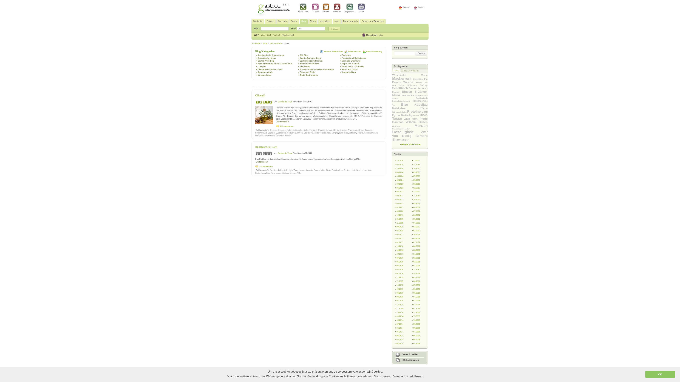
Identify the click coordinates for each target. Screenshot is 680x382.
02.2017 (399, 238)
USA (381, 35)
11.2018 (399, 223)
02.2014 (399, 339)
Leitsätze (356, 170)
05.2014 (399, 332)
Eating (424, 85)
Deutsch (406, 7)
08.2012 (416, 207)
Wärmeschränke (399, 112)
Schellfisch (400, 88)
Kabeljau (421, 104)
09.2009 (416, 324)
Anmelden (337, 11)
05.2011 (416, 250)
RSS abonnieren (411, 360)
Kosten (416, 115)
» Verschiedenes (263, 75)
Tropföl (360, 133)
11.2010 (416, 269)
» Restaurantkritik (264, 72)
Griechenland (261, 133)
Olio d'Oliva (308, 133)
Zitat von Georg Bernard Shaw (410, 135)
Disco (424, 115)
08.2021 (399, 199)
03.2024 (399, 180)
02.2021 (399, 207)
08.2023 (399, 184)
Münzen (421, 126)
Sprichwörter (337, 170)
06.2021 (399, 203)
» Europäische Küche (266, 58)
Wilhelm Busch (417, 122)
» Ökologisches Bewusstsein (269, 69)
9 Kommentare (286, 126)
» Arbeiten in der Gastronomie (270, 55)
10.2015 (399, 285)
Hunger (302, 170)
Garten (418, 95)
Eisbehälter (418, 79)
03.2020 (399, 211)
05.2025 (399, 164)
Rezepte (325, 11)
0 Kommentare (266, 166)
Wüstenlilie (406, 75)
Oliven (300, 133)
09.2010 (416, 277)
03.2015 (399, 297)
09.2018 (399, 227)
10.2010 (416, 273)
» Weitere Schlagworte (410, 144)
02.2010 (416, 304)
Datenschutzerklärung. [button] (408, 376)
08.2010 (416, 281)
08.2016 (399, 254)
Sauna (424, 88)
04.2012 (416, 223)
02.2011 (416, 262)
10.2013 (416, 168)
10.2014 (399, 312)
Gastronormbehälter (401, 129)
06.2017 (399, 234)
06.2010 (416, 289)
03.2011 (416, 258)
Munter (405, 140)
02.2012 (416, 231)
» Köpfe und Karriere (349, 64)
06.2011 (416, 246)
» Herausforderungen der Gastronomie (274, 64)
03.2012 (416, 227)
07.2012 (416, 211)
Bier (408, 104)
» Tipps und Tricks (306, 72)
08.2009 (416, 328)
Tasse (398, 118)
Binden (408, 91)
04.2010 (416, 297)
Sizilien (288, 136)
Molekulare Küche (410, 108)
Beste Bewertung (374, 51)
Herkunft (313, 130)
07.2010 (416, 285)
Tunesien (369, 130)
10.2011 (416, 234)
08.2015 (399, 289)
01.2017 (399, 242)
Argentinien (352, 130)
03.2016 (399, 266)
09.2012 (416, 203)
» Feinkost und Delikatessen (353, 58)
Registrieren (350, 12)
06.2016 (399, 262)
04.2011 (416, 254)
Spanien (271, 133)
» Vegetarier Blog (348, 72)
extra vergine (320, 133)
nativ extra (343, 133)
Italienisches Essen (266, 146)
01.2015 (399, 301)
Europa (329, 130)
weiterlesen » (283, 122)
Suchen (421, 53)
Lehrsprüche (366, 170)
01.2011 (416, 266)
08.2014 (399, 320)
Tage (296, 170)
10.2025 (399, 161)
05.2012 (416, 219)
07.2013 (416, 176)
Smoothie (415, 88)
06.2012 (416, 215)
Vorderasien (342, 130)
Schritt (404, 98)
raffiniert (352, 133)
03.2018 (399, 231)
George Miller (319, 170)
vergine (335, 133)
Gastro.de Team (285, 102)
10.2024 (399, 168)
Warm (424, 75)
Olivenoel (282, 130)
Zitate (328, 170)
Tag (396, 105)
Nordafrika (291, 133)
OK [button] (660, 374)
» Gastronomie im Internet (310, 61)
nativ (329, 133)
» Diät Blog (303, 55)
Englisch (421, 7)
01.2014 (399, 343)
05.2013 (416, 180)
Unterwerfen (408, 95)
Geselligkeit (406, 132)
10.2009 (416, 320)
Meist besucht (355, 51)
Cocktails (315, 11)
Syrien (361, 130)
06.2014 (399, 328)
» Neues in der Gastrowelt (352, 66)
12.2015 (399, 277)
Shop (361, 11)
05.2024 (399, 176)
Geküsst (403, 126)
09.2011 (416, 238)
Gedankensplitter (262, 173)
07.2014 (399, 324)
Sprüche (347, 170)
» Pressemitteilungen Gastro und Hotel (316, 69)
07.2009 (416, 332)
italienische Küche (300, 130)
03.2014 (399, 336)
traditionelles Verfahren (274, 136)
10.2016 (399, 246)
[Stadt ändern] (288, 35)
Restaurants (303, 11)
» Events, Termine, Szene (309, 58)
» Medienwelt (304, 66)
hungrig (309, 170)
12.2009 (416, 312)
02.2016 (399, 269)
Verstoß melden (410, 354)
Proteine (414, 111)
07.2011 (416, 242)
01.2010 (416, 308)
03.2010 (416, 301)
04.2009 (416, 343)
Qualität (321, 130)
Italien (289, 130)
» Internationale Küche (308, 64)
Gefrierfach (422, 98)
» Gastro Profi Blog (265, 61)
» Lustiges (261, 66)
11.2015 (399, 281)
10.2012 (416, 199)
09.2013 (416, 172)
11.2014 (399, 308)
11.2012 (416, 196)
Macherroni (402, 78)
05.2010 (416, 293)
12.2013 (416, 161)
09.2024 (399, 172)
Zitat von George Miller (291, 173)
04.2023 (399, 188)
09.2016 (399, 250)
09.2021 (399, 196)
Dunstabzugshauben (402, 101)
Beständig (407, 115)
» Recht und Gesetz (349, 69)
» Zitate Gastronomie (308, 75)
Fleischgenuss (420, 101)
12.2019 (399, 215)
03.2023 (399, 192)
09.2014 (399, 316)
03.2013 (416, 184)
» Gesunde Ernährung (350, 61)
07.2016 (399, 258)
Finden (425, 96)
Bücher (419, 82)
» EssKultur (345, 55)
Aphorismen (276, 173)
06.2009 (416, 336)
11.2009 (416, 316)
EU (334, 130)
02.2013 (416, 188)
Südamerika (281, 133)
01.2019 (399, 219)
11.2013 (416, 164)
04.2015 (399, 293)
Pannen (397, 92)
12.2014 (399, 304)
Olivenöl (260, 95)
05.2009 (416, 339)
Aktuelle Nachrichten (334, 51)
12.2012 (416, 192)
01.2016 (399, 273)
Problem (273, 170)
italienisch (288, 170)
